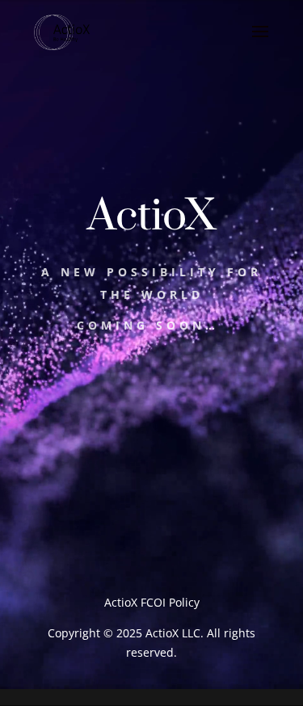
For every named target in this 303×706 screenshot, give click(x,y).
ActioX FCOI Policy (152, 602)
